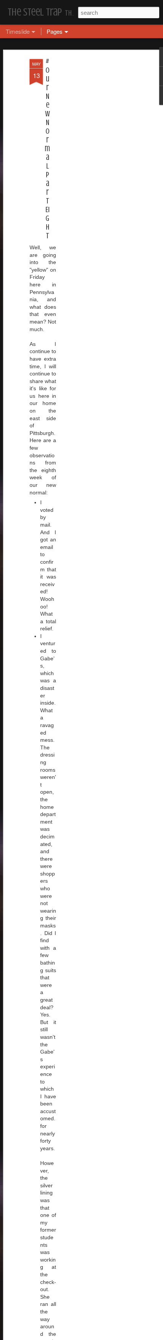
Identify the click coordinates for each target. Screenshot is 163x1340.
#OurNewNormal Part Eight (47, 148)
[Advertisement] (98, 178)
